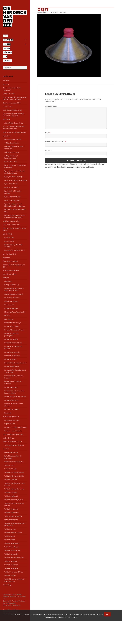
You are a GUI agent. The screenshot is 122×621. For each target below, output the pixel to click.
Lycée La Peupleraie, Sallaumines (15, 180)
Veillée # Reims (9, 536)
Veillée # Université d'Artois (13, 572)
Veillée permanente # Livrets (14, 445)
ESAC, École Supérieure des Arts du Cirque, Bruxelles (14, 128)
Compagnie (8, 40)
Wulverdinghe (7, 585)
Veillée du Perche (9, 438)
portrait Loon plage (9, 274)
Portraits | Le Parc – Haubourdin (15, 427)
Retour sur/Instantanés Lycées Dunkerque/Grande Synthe (14, 216)
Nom (47, 133)
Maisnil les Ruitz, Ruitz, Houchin (14, 312)
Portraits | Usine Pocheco (13, 431)
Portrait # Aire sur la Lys (12, 323)
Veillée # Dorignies (10, 492)
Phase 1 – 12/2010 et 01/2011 (14, 250)
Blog (6, 36)
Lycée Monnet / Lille (11, 184)
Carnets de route (9, 94)
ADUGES (6, 84)
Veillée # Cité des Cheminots (14, 489)
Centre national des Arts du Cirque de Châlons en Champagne (15, 98)
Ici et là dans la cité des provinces (14, 132)
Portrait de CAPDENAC (10, 261)
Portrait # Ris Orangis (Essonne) (15, 363)
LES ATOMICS (7, 234)
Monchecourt (8, 319)
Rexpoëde (7, 413)
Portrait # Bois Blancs (11, 326)
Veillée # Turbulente (11, 568)
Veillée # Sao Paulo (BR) (12, 550)
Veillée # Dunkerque (11, 496)
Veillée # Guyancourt (11, 509)
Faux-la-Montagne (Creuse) (13, 294)
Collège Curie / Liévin (11, 143)
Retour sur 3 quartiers (11, 409)
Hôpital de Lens (9, 424)
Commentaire (51, 106)
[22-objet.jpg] (75, 45)
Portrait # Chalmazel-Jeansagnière (11, 334)
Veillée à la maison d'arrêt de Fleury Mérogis (14, 580)
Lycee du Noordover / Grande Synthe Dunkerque (14, 172)
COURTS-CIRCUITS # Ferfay (12, 110)
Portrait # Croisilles (11, 339)
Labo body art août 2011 (11, 225)
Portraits (6, 278)
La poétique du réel (11, 452)
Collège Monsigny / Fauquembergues (11, 157)
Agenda (7, 48)
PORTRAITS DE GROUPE (11, 417)
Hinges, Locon (9, 305)
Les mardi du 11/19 (9, 254)
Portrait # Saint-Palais (11, 366)
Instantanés (7, 136)
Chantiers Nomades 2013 (11, 103)
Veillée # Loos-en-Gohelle (13, 533)
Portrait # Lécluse (10, 359)
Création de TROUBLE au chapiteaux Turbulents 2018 (13, 115)
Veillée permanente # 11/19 (12, 442)
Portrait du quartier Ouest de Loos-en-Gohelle (14, 392)
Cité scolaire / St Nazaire (12, 139)
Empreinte (6, 119)
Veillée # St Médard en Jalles (14, 558)
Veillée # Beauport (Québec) (13, 472)
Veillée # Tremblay (10, 561)
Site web (49, 150)
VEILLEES (6, 449)
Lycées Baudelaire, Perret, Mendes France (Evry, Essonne (14, 205)
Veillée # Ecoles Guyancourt (13, 500)
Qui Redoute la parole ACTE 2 (13, 434)
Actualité (6, 81)
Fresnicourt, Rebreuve (11, 298)
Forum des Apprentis (11, 420)
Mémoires (8, 52)
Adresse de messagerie (55, 142)
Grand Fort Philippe (11, 301)
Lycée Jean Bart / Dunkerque (13, 177)
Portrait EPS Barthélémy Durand (15, 397)
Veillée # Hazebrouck (11, 513)
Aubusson (7, 281)
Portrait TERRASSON (11, 400)
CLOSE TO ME (7, 106)
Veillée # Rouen (9, 540)
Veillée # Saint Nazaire (11, 543)
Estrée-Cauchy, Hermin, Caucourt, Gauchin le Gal (13, 289)
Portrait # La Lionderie (12, 352)
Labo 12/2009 (9, 241)
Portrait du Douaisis (11, 387)
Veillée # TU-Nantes (11, 565)
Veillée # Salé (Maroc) (11, 547)
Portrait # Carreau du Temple (14, 330)
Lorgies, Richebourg (11, 308)
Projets (7, 44)
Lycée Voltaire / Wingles (12, 197)
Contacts (7, 61)
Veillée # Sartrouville (11, 554)
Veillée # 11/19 (9, 465)
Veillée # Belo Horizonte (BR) (14, 476)
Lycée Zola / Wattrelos (12, 200)
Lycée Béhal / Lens (10, 162)
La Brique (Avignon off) (10, 221)
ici (77, 617)
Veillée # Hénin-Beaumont (13, 516)
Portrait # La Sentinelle (12, 356)
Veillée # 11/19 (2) (10, 469)
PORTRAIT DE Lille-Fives (11, 271)
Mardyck (7, 316)
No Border (6, 258)
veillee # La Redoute (11, 520)
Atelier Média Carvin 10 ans (13, 123)
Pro (5, 57)
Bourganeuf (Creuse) (11, 285)
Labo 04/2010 (9, 238)
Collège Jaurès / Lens (11, 152)
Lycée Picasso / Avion (11, 187)
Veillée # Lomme (10, 529)
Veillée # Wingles (10, 576)
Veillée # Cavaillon (10, 480)
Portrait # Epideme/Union (13, 343)
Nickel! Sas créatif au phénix (13, 462)
